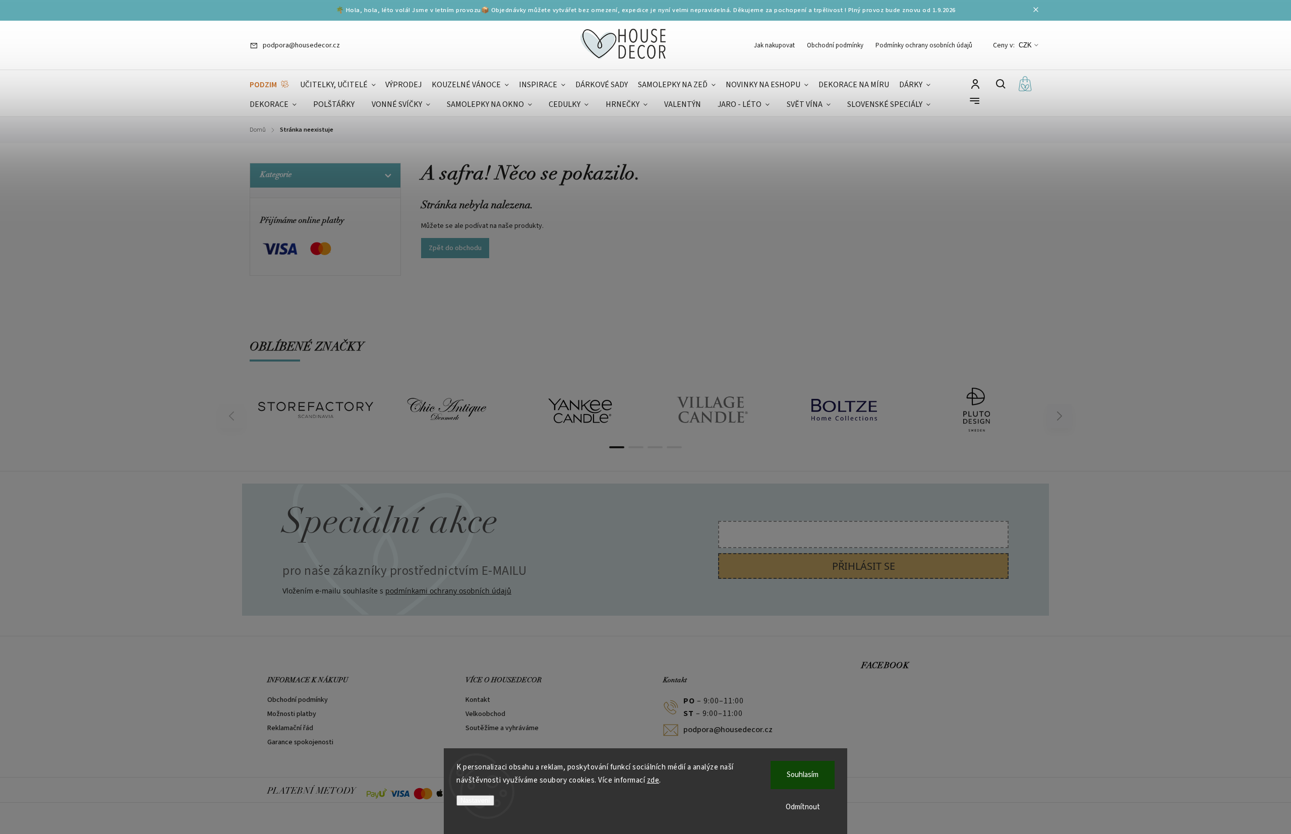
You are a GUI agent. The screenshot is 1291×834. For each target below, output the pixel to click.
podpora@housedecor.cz (728, 729)
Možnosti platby (291, 714)
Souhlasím (802, 774)
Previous (233, 416)
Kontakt (477, 700)
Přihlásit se (863, 566)
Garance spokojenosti (300, 742)
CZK (1025, 45)
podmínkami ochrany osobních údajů (448, 590)
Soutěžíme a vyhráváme (502, 728)
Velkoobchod (485, 714)
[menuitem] (270, 85)
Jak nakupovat (774, 45)
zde (653, 780)
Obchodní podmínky (835, 45)
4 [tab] (674, 447)
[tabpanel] (316, 410)
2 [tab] (635, 447)
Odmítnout (803, 807)
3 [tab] (655, 447)
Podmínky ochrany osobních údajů (923, 45)
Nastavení (475, 800)
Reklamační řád (290, 728)
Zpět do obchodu (455, 248)
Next (1060, 416)
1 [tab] (616, 447)
